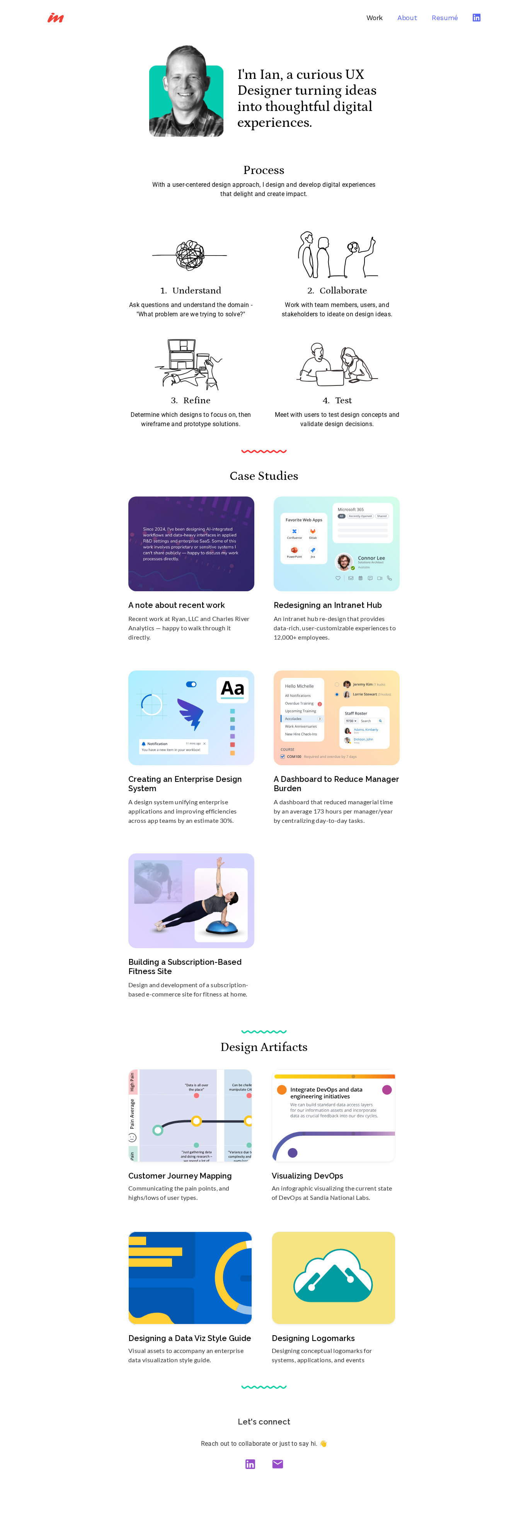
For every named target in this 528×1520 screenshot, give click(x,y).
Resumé (445, 18)
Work (374, 18)
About (407, 18)
